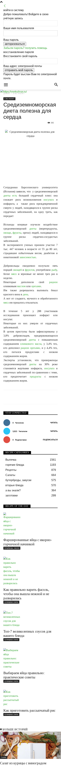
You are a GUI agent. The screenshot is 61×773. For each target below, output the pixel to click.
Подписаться (50, 440)
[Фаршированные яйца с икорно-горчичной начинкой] (30, 524)
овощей (17, 269)
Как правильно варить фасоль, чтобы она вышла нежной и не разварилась (26, 594)
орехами (36, 286)
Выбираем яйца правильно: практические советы (24, 675)
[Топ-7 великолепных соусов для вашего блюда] (30, 619)
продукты (35, 376)
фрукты (17, 232)
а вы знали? (9, 99)
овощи (7, 232)
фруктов (30, 269)
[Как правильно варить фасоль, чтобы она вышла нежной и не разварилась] (30, 571)
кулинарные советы (11, 602)
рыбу (54, 269)
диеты (7, 195)
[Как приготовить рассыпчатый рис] (30, 698)
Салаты (3, 757)
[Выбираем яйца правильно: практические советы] (30, 658)
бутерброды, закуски (11, 548)
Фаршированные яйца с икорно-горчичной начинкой (27, 542)
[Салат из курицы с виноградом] (30, 745)
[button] (5, 85)
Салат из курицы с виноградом (23, 763)
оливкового (27, 343)
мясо (14, 273)
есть (14, 195)
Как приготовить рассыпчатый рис (29, 710)
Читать (54, 423)
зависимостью (27, 257)
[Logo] (13, 91)
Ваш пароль (11, 39)
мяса (6, 302)
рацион (53, 282)
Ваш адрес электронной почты (22, 66)
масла (38, 343)
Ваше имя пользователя (18, 28)
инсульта (49, 199)
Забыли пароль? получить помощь (25, 48)
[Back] (4, 6)
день (25, 294)
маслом (21, 286)
